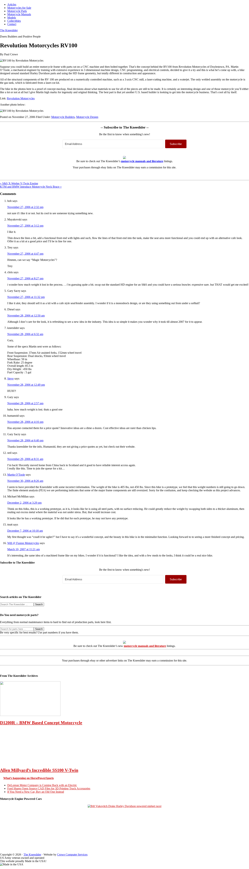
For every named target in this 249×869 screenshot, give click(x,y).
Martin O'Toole (16, 474)
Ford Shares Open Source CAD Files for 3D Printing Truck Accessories (48, 788)
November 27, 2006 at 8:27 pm (25, 278)
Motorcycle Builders (63, 116)
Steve (10, 378)
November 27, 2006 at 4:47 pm (25, 253)
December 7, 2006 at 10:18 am (25, 530)
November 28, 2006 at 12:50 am (26, 315)
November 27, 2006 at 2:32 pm (25, 207)
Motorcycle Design (87, 116)
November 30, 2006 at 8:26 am (25, 480)
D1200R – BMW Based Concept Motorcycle (41, 722)
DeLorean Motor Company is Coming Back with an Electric (42, 785)
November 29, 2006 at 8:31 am (25, 459)
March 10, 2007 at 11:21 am (23, 549)
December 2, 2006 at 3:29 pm (24, 502)
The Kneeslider (9, 30)
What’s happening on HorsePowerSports (28, 778)
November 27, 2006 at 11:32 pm (26, 297)
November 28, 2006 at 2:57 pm (25, 403)
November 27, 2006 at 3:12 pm (25, 225)
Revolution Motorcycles (21, 98)
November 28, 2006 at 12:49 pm (26, 384)
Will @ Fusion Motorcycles (23, 543)
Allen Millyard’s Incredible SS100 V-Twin (39, 770)
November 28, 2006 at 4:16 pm (25, 421)
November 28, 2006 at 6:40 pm (25, 440)
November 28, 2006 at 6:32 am (25, 334)
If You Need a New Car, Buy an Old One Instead (35, 791)
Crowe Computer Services (72, 854)
